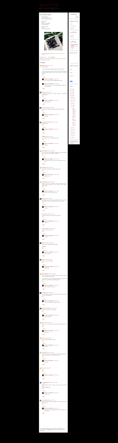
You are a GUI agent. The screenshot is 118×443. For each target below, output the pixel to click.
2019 (72, 137)
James (43, 322)
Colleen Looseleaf (45, 228)
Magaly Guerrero (47, 83)
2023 (72, 92)
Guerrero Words (49, 4)
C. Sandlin (43, 292)
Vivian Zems (44, 352)
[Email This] (50, 57)
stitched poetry (42, 59)
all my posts (43, 58)
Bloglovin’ (53, 10)
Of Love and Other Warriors (74, 116)
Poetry (71, 24)
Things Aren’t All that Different (74, 124)
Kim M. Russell (44, 150)
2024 (72, 90)
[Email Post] (49, 57)
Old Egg (43, 198)
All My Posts (72, 28)
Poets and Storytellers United (74, 45)
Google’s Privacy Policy (74, 142)
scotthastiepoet (44, 181)
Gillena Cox (44, 242)
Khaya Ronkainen (45, 273)
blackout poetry (48, 58)
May (73, 129)
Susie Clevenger (44, 400)
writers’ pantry (47, 59)
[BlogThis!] (51, 57)
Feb (73, 133)
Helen (43, 92)
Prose (71, 26)
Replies (44, 77)
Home (41, 10)
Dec (73, 98)
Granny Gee (44, 107)
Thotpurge (44, 136)
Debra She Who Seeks (45, 308)
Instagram (46, 10)
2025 (72, 89)
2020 (72, 97)
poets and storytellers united (60, 58)
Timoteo (43, 259)
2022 (72, 93)
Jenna (43, 338)
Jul (72, 106)
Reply (43, 74)
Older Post (65, 434)
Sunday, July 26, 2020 (50, 107)
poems (52, 58)
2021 (72, 95)
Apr (73, 130)
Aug (73, 105)
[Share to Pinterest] (54, 57)
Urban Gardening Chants (74, 119)
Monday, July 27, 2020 (53, 382)
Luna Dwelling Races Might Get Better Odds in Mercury (74, 111)
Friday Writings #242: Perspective (74, 47)
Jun (73, 127)
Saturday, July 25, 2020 (49, 65)
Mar (73, 132)
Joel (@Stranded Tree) (46, 382)
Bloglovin (72, 36)
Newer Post (42, 434)
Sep (73, 103)
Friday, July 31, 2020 (55, 83)
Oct (73, 101)
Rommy (43, 65)
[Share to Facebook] (53, 57)
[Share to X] (52, 57)
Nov (73, 100)
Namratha (43, 167)
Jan (72, 135)
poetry (55, 58)
